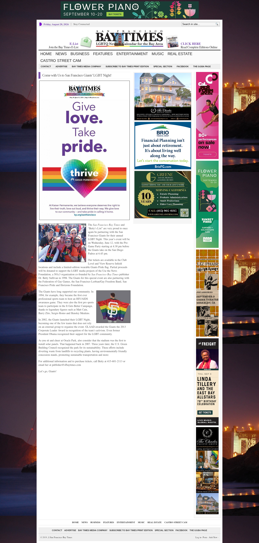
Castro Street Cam (60, 61)
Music (158, 54)
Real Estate (180, 54)
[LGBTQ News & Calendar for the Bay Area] (129, 38)
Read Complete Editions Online (199, 47)
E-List (74, 43)
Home (46, 54)
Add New (213, 537)
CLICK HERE (191, 43)
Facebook (183, 66)
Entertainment (132, 54)
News (61, 54)
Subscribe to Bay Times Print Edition (127, 66)
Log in (198, 537)
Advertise (61, 66)
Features (103, 54)
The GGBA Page (202, 66)
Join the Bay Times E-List (63, 47)
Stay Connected (81, 24)
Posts (205, 537)
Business (80, 54)
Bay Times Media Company (86, 66)
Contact (46, 66)
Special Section (162, 66)
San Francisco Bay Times (60, 537)
